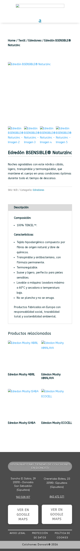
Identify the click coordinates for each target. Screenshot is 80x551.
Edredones (35, 40)
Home (12, 40)
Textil (22, 40)
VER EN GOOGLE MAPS (23, 514)
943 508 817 (23, 497)
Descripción (21, 207)
